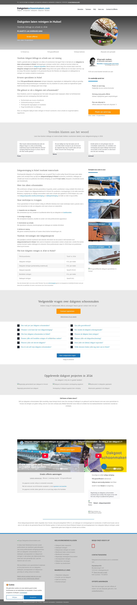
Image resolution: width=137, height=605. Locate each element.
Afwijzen (14, 597)
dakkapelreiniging (52, 196)
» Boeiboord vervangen (62, 554)
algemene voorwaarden (60, 486)
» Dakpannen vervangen (62, 561)
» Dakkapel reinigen (61, 547)
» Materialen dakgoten (62, 575)
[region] (24, 591)
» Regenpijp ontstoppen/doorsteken (66, 556)
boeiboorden (67, 212)
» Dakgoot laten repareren (63, 545)
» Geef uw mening (60, 579)
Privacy (40, 602)
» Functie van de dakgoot (63, 577)
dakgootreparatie (25, 196)
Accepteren (33, 597)
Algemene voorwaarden (49, 602)
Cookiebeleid (23, 592)
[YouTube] (93, 546)
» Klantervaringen (60, 582)
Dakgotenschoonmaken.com (30, 602)
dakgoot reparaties (40, 66)
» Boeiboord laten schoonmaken (65, 552)
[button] (41, 325)
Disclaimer (66, 602)
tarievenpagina (52, 283)
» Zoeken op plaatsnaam (62, 563)
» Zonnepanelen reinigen (62, 559)
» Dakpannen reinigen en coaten (65, 550)
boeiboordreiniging (38, 196)
